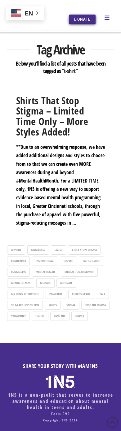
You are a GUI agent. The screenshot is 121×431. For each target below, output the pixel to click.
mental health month (79, 271)
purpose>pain (81, 294)
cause (58, 250)
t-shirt (39, 316)
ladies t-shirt (92, 261)
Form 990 (60, 413)
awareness (38, 250)
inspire (68, 261)
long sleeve (18, 271)
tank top (59, 316)
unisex (79, 316)
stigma (70, 305)
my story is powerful (25, 294)
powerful (55, 294)
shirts (53, 305)
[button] (107, 17)
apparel (16, 250)
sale (102, 294)
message (45, 283)
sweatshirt (18, 316)
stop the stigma (95, 305)
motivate (66, 283)
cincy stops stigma (84, 250)
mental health (45, 271)
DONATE (82, 19)
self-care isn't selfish (25, 305)
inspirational (45, 261)
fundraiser (18, 261)
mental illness (20, 283)
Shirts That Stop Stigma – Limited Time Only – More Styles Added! (52, 116)
